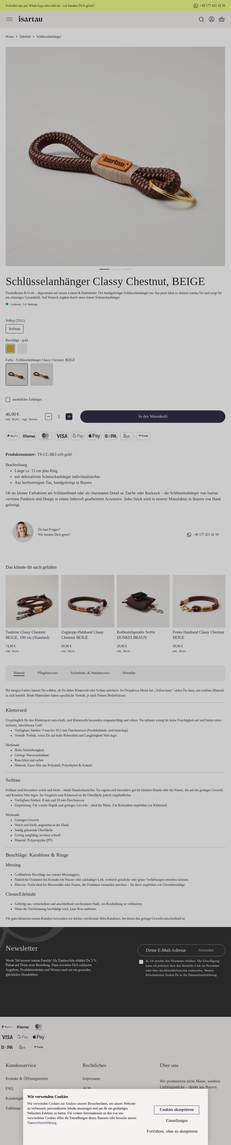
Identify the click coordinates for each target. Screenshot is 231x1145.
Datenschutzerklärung (41, 1123)
